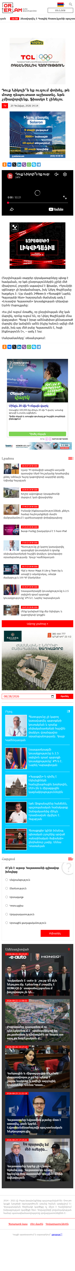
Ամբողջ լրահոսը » (37, 623)
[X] (14, 164)
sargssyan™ (57, 1234)
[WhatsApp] (29, 164)
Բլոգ (8, 711)
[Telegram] (39, 164)
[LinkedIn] (19, 164)
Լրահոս (8, 458)
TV (4, 105)
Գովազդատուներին (57, 1223)
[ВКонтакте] (9, 164)
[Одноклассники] (4, 164)
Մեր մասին (36, 1223)
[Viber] (24, 164)
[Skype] (34, 164)
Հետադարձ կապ (18, 1223)
